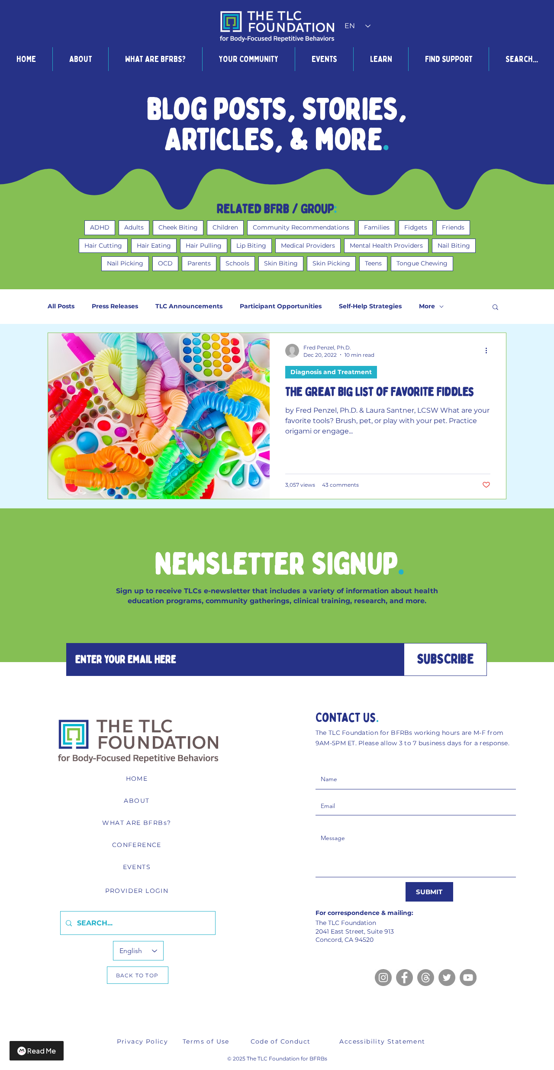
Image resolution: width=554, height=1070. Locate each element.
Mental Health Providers (386, 245)
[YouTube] (468, 977)
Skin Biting (281, 263)
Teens (373, 263)
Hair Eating (154, 245)
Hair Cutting (103, 245)
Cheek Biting (178, 227)
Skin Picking (331, 263)
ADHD (100, 227)
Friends (453, 227)
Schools (237, 263)
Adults (134, 227)
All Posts (61, 306)
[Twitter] (446, 977)
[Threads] (425, 977)
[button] (80, 59)
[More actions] (489, 351)
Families (377, 227)
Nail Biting (454, 245)
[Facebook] (404, 977)
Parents (199, 263)
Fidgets (415, 227)
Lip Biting (251, 245)
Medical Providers (308, 245)
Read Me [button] (41, 1050)
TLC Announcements (188, 306)
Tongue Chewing (422, 263)
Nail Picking (125, 263)
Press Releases (115, 306)
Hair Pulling (204, 245)
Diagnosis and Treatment (331, 372)
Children (225, 227)
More (427, 306)
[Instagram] (383, 977)
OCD (165, 263)
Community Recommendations (301, 227)
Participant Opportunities (281, 306)
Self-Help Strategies (370, 306)
